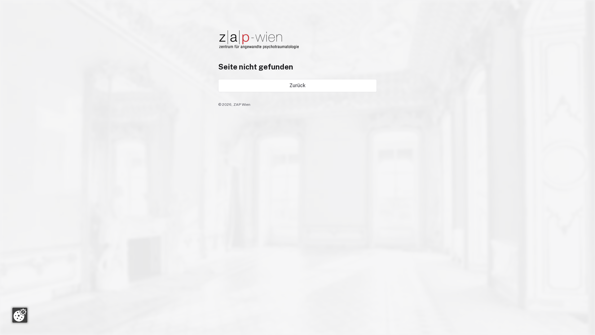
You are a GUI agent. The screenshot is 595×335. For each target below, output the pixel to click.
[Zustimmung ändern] (19, 315)
